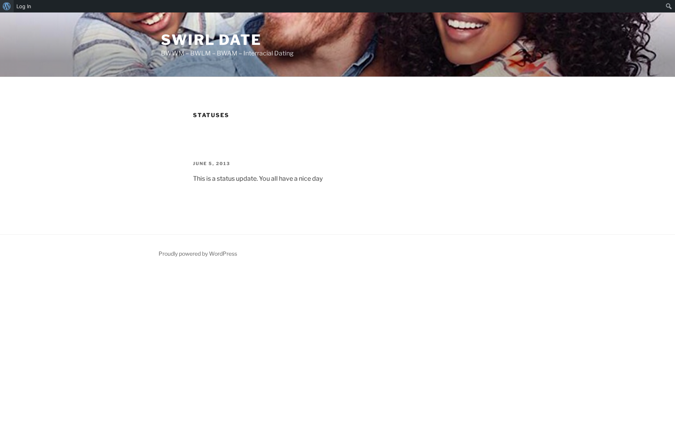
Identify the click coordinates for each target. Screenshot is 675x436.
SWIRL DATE (211, 39)
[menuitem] (7, 6)
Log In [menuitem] (23, 6)
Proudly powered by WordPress (198, 253)
